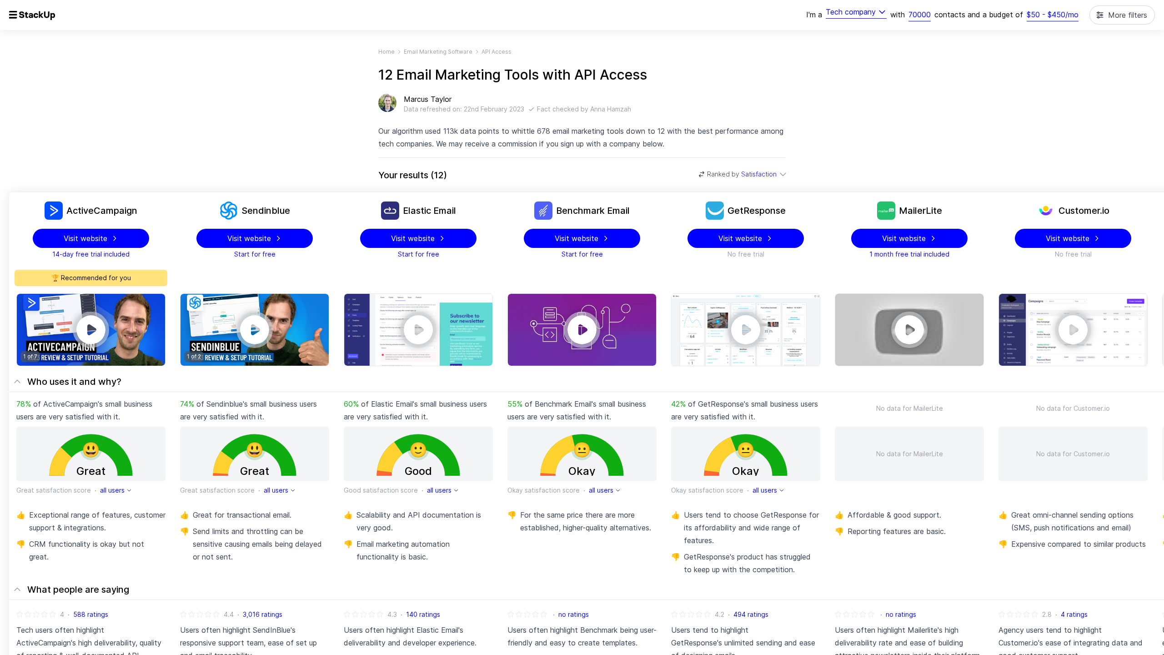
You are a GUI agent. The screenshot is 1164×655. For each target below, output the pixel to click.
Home (386, 51)
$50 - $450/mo (1053, 14)
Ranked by (742, 174)
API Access (497, 51)
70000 (919, 14)
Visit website (85, 238)
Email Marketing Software (438, 51)
